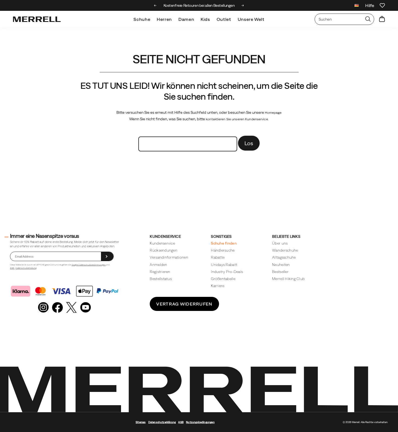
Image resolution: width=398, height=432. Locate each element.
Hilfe (369, 5)
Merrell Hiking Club (288, 279)
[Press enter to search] (368, 19)
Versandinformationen (169, 257)
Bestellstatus (160, 279)
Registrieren (160, 271)
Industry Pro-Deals (227, 271)
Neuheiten (281, 264)
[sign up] (107, 256)
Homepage (273, 113)
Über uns (280, 243)
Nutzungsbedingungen (200, 422)
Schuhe (141, 19)
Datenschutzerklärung (26, 268)
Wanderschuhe (285, 250)
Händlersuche (222, 250)
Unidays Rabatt (224, 264)
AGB (12, 268)
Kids (205, 19)
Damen (186, 19)
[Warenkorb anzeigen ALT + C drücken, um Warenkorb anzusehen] (382, 19)
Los (248, 143)
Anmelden (158, 264)
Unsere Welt (251, 19)
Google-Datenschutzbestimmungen (88, 265)
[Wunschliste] (382, 5)
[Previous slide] (155, 5)
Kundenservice (162, 243)
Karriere (217, 286)
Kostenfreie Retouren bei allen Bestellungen (199, 5)
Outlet (224, 19)
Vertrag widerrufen (184, 303)
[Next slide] (243, 5)
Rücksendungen (163, 250)
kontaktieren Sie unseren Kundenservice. (237, 119)
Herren (164, 19)
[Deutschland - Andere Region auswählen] (357, 6)
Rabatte (217, 257)
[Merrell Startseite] (37, 19)
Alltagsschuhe (284, 257)
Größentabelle (223, 279)
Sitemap (141, 422)
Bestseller (280, 271)
